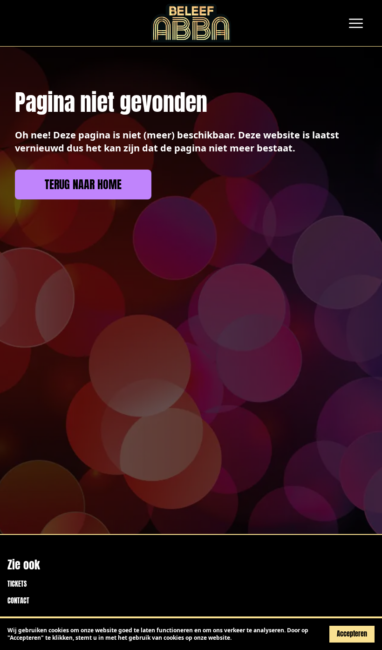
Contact (18, 601)
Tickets (17, 584)
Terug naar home (83, 184)
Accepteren (352, 634)
